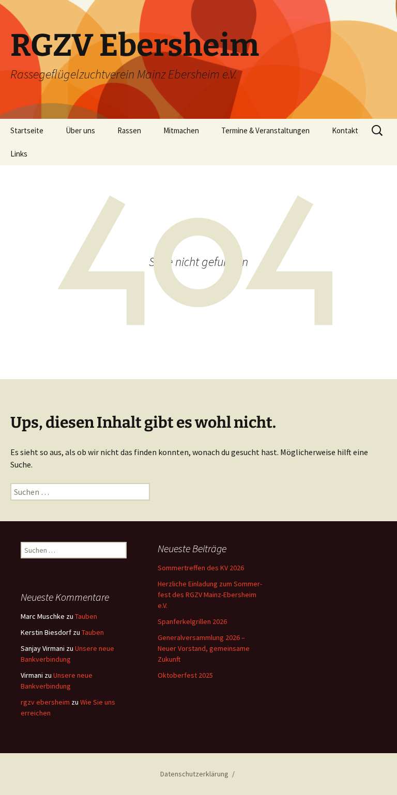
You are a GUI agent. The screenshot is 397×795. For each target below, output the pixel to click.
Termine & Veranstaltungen (265, 130)
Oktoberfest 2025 (185, 675)
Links (18, 154)
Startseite (26, 130)
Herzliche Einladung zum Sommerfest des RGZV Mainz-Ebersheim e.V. (210, 594)
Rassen (129, 130)
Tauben (86, 616)
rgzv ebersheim (45, 702)
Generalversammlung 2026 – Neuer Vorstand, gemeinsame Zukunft (204, 648)
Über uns (80, 130)
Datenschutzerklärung (194, 773)
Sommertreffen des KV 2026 (201, 567)
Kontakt (345, 130)
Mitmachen (181, 130)
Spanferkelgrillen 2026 (192, 621)
